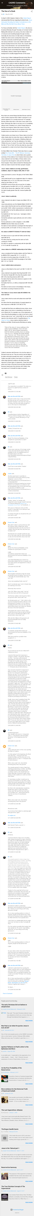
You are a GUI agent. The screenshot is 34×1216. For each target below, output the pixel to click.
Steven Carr (11, 522)
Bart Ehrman (4, 81)
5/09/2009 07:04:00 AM (14, 623)
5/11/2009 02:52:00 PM (14, 818)
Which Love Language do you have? (17, 504)
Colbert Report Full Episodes (6, 109)
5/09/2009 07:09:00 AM (14, 640)
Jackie (9, 473)
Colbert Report (27, 18)
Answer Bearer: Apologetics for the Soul (18, 981)
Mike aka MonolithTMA (14, 396)
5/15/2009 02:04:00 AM (14, 898)
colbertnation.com (27, 83)
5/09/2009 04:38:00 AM (14, 517)
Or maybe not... (12, 815)
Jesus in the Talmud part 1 (10, 1148)
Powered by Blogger (18, 1209)
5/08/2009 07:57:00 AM (14, 391)
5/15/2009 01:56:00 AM (14, 852)
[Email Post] (6, 374)
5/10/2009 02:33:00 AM (14, 804)
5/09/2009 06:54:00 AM (14, 539)
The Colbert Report (6, 80)
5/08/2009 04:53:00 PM (14, 459)
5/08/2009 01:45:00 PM (14, 442)
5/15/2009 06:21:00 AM (14, 960)
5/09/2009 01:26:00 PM (14, 741)
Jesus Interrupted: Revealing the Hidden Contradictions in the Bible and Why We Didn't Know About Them (16, 22)
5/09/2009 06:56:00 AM (14, 566)
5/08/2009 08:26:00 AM (14, 407)
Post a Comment (7, 993)
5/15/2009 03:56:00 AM (14, 933)
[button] (32, 11)
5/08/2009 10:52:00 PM (14, 493)
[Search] (32, 3)
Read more (29, 1020)
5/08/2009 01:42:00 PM (14, 431)
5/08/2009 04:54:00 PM (14, 469)
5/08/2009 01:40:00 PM (14, 421)
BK (8, 412)
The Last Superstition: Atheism (12, 1110)
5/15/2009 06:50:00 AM (14, 989)
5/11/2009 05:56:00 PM (14, 827)
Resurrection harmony (9, 1167)
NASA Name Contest (26, 109)
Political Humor (16, 109)
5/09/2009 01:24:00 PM (14, 725)
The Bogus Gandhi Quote (9, 1129)
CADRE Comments (17, 3)
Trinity (15, 377)
